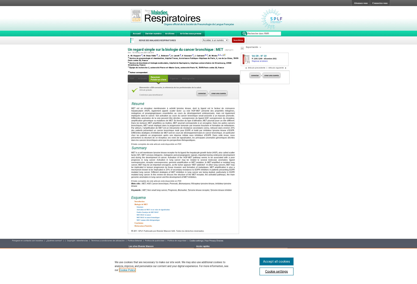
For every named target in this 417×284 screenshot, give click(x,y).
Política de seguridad (176, 241)
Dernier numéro (153, 33)
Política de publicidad (154, 241)
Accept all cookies (276, 261)
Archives (169, 33)
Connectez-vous (380, 3)
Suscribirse (238, 40)
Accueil (137, 33)
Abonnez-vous (361, 3)
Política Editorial (135, 241)
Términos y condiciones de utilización (108, 241)
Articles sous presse (190, 33)
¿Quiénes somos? (54, 241)
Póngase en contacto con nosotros (27, 241)
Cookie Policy (127, 270)
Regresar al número (260, 61)
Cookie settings (276, 271)
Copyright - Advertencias (77, 241)
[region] (208, 266)
